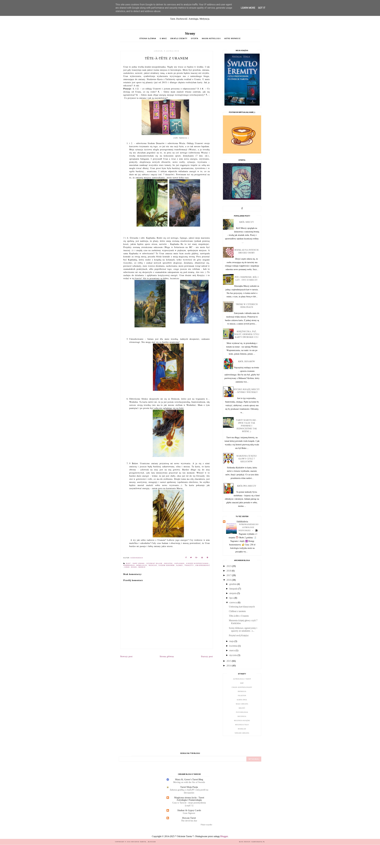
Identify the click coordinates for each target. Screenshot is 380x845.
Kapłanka (180, 563)
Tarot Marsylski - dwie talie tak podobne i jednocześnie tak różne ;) (246, 426)
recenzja (242, 716)
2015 (229, 661)
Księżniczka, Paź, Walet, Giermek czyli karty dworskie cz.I (246, 334)
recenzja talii (242, 724)
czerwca (233, 602)
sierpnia (233, 593)
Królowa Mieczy (246, 485)
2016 (229, 580)
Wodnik (141, 567)
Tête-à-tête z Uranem (239, 616)
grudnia (233, 584)
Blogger (224, 836)
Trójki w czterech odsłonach (247, 305)
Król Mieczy (246, 221)
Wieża (134, 567)
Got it (261, 7)
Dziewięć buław (155, 563)
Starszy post (207, 656)
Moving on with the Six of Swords (189, 782)
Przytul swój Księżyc (239, 635)
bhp (242, 683)
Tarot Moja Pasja (189, 787)
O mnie (163, 38)
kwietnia (233, 646)
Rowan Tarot (189, 818)
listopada (233, 588)
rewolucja (142, 565)
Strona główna (148, 38)
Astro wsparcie (232, 38)
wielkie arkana (242, 733)
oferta (194, 38)
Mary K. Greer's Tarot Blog (189, 779)
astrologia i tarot (242, 679)
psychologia (242, 712)
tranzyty (189, 565)
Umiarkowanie (202, 565)
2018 (229, 570)
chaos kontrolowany (242, 687)
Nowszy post (126, 656)
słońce (179, 565)
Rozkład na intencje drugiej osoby (247, 251)
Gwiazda (168, 563)
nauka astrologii (211, 38)
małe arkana (242, 704)
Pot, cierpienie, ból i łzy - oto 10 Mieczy (246, 278)
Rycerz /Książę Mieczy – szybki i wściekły (247, 390)
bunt (129, 563)
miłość (242, 708)
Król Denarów (246, 361)
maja (231, 641)
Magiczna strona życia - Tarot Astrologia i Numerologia (189, 798)
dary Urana (139, 563)
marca (232, 650)
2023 (229, 566)
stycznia (233, 655)
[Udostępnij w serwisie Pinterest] (207, 558)
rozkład (153, 565)
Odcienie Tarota (139, 841)
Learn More (248, 7)
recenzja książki (242, 720)
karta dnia (242, 700)
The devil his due (189, 820)
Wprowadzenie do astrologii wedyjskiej (248, 527)
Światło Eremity (178, 38)
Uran (127, 567)
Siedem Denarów (167, 565)
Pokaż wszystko (206, 825)
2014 (229, 665)
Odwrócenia (129, 565)
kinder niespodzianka (197, 563)
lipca (231, 598)
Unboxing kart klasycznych (242, 606)
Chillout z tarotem (237, 611)
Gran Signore (189, 813)
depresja (242, 691)
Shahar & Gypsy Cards (189, 810)
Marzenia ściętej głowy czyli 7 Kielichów (246, 458)
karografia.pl (258, 841)
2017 (229, 575)
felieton (242, 695)
